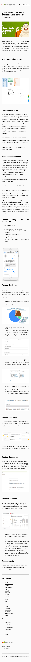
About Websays (6, 646)
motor (6, 599)
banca (6, 582)
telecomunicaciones (10, 613)
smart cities (8, 610)
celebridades (8, 587)
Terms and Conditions (8, 650)
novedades (8, 629)
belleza (7, 585)
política (7, 603)
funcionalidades (9, 627)
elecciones (7, 624)
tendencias (8, 632)
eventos (7, 589)
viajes (6, 615)
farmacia (7, 590)
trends (6, 634)
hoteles (7, 594)
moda (6, 597)
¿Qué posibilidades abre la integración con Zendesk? (13, 13)
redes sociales (8, 631)
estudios (7, 625)
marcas (7, 596)
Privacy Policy (6, 648)
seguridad (7, 608)
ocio (6, 601)
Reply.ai (21, 237)
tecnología (7, 611)
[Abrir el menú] (19, 5)
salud (6, 606)
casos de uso (8, 622)
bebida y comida (9, 584)
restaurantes (8, 604)
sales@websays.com (9, 567)
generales (7, 592)
